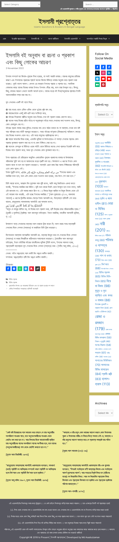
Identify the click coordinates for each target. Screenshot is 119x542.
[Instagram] (103, 73)
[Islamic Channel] (103, 78)
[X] (97, 73)
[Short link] (37, 268)
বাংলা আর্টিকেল (53, 38)
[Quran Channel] (109, 78)
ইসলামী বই (35, 38)
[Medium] (97, 84)
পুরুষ (98, 265)
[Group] (109, 67)
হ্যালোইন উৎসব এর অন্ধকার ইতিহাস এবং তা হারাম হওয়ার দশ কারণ (31, 285)
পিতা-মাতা (106, 260)
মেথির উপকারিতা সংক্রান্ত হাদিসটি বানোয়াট (23, 288)
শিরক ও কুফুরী (102, 341)
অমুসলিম (99, 143)
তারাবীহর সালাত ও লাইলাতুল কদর (103, 194)
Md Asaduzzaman (91, 537)
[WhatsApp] (20, 268)
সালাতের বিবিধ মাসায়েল (102, 369)
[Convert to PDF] (31, 268)
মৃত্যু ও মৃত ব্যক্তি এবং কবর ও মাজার (103, 295)
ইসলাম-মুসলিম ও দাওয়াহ (103, 161)
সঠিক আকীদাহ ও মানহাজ (103, 349)
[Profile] (97, 67)
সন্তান (100, 352)
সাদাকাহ (107, 357)
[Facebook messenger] (14, 268)
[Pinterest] (103, 84)
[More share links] (43, 268)
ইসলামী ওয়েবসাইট (71, 38)
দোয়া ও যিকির (104, 208)
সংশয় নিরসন (103, 344)
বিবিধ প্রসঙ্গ (13, 279)
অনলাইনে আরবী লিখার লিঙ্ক (97, 38)
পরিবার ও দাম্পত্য (104, 245)
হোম (4, 38)
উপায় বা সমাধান (101, 174)
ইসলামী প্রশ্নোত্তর (59, 21)
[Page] (103, 67)
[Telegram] (26, 268)
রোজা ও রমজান (100, 322)
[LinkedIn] (109, 73)
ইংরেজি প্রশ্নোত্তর (19, 38)
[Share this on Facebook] (8, 268)
